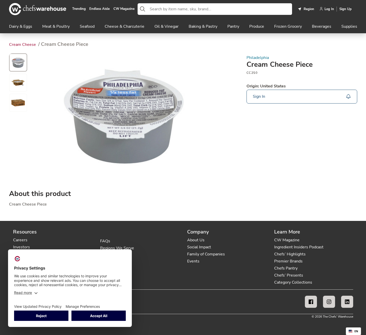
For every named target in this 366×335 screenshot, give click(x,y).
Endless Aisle (99, 9)
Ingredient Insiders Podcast (298, 247)
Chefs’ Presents (288, 275)
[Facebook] (311, 302)
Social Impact (199, 247)
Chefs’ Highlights (290, 254)
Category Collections (293, 282)
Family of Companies (206, 254)
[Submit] (143, 9)
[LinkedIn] (347, 302)
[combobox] (220, 9)
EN (356, 331)
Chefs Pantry (286, 268)
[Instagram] (329, 302)
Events (193, 261)
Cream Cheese (23, 44)
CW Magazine (124, 9)
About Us (196, 240)
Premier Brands (288, 261)
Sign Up (345, 9)
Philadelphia (258, 57)
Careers (20, 240)
